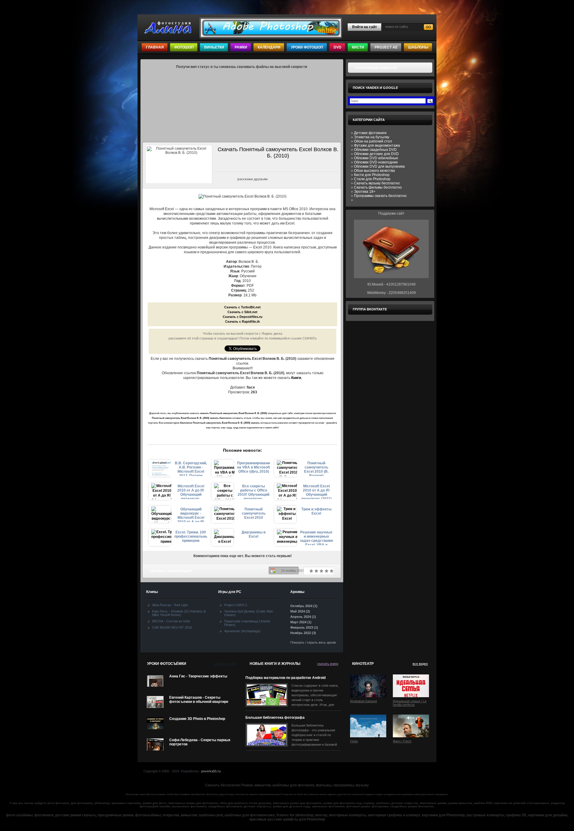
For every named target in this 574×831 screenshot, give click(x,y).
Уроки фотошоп (307, 47)
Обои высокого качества (374, 171)
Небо (354, 741)
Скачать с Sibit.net (242, 312)
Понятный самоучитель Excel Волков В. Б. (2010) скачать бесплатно (192, 418)
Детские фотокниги (370, 133)
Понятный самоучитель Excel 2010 (253, 513)
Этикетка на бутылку (371, 137)
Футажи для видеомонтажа (377, 145)
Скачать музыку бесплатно (377, 183)
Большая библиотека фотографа (275, 717)
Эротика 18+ (364, 191)
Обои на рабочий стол (373, 141)
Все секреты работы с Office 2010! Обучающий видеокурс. (253, 491)
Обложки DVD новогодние (376, 162)
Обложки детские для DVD (376, 154)
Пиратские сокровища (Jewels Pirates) (247, 623)
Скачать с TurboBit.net (242, 307)
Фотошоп (184, 47)
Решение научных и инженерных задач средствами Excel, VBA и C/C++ (316, 537)
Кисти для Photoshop (372, 175)
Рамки (241, 47)
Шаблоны (418, 47)
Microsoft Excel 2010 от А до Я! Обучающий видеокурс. (190, 491)
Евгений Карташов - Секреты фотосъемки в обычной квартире (198, 699)
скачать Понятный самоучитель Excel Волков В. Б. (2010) (233, 413)
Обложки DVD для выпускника (379, 166)
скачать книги (327, 663)
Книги (296, 378)
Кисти (358, 47)
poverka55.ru (211, 771)
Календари (269, 47)
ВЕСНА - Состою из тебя (171, 621)
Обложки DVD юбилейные (376, 158)
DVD (337, 47)
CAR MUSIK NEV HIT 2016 (172, 627)
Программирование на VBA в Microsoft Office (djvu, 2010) (253, 467)
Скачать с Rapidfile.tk (242, 321)
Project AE (386, 47)
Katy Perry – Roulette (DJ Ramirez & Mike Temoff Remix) (179, 613)
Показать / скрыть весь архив (313, 642)
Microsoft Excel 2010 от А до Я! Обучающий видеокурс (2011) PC (316, 491)
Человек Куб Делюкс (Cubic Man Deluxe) (248, 613)
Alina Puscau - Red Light (170, 605)
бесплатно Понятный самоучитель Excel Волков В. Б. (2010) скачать (220, 422)
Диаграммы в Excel (253, 534)
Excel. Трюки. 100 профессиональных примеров (190, 536)
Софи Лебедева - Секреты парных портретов (199, 742)
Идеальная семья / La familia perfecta (409, 702)
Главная (155, 47)
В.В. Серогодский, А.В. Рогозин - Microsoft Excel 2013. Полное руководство (191, 468)
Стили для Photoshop (372, 179)
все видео (420, 663)
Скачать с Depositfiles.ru (242, 317)
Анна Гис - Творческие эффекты (198, 676)
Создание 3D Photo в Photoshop (197, 719)
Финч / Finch (402, 741)
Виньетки (214, 47)
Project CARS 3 (235, 605)
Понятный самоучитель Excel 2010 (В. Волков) (316, 468)
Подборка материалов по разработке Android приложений (285, 678)
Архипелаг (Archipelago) (242, 631)
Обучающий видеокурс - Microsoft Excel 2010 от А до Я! (190, 514)
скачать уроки (225, 663)
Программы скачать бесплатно (380, 196)
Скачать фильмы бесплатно (378, 187)
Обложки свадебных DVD (375, 150)
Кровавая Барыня (363, 701)
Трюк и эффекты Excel (316, 511)
